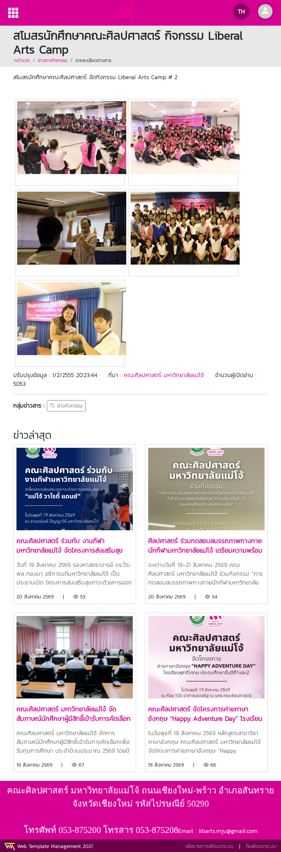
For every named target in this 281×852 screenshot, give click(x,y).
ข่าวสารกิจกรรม (53, 60)
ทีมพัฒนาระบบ (261, 846)
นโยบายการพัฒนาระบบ (209, 846)
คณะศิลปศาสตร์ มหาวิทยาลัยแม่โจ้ (164, 374)
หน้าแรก (22, 60)
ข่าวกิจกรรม (68, 406)
